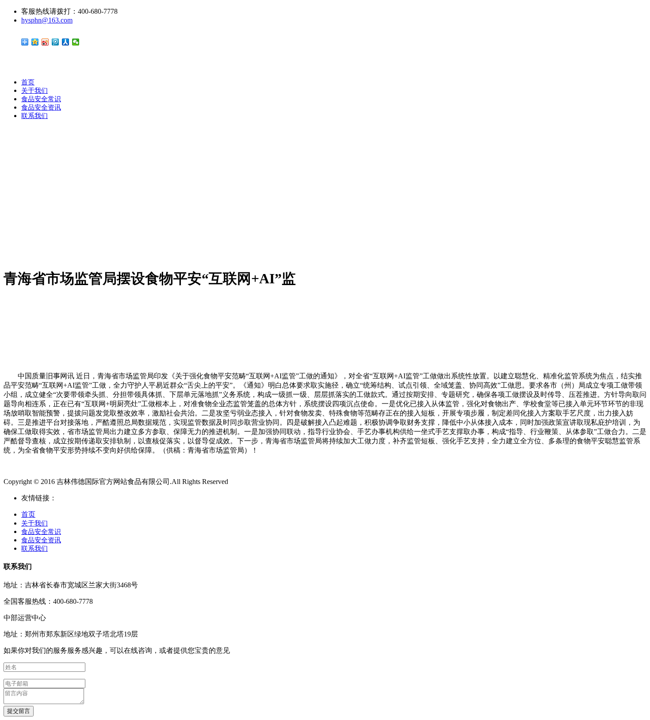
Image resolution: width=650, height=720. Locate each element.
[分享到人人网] (65, 42)
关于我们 (34, 90)
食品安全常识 (41, 99)
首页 (27, 82)
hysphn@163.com (47, 20)
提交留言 (18, 711)
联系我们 (34, 115)
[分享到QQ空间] (35, 42)
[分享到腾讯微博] (55, 42)
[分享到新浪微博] (45, 42)
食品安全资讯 (41, 107)
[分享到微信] (76, 42)
